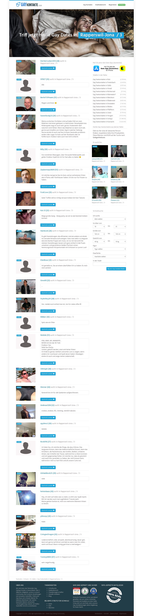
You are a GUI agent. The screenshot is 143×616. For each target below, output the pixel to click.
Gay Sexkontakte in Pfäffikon (109, 109)
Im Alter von (97, 223)
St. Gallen (33, 579)
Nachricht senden (47, 68)
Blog (49, 596)
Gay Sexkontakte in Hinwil (109, 88)
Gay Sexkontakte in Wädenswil (109, 100)
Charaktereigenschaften (55, 592)
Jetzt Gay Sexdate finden (117, 269)
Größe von (97, 231)
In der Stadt (97, 261)
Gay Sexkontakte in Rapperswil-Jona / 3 (49, 579)
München (51, 608)
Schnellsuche (52, 588)
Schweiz (26, 579)
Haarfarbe (96, 253)
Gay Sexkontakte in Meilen (109, 106)
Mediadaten (98, 613)
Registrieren (117, 5)
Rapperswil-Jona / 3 (48, 63)
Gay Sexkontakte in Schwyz (109, 119)
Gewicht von (97, 238)
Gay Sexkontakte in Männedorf (109, 94)
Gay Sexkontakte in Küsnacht (109, 122)
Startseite (19, 579)
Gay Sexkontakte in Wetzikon (109, 97)
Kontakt (106, 613)
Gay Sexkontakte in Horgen (109, 116)
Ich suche (96, 216)
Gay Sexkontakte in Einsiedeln (109, 103)
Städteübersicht (100, 5)
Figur (95, 246)
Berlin (50, 604)
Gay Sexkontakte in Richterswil (109, 91)
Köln (49, 606)
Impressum (122, 613)
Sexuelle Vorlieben (54, 594)
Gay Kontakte (87, 5)
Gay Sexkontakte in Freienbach (109, 82)
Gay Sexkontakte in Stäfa (109, 85)
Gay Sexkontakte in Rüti (109, 79)
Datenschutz (114, 613)
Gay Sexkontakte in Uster (109, 113)
